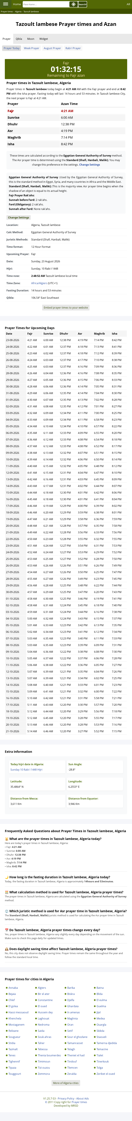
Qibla (19, 39)
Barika (71, 988)
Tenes (12, 1055)
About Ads (82, 1098)
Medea (101, 1018)
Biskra (71, 994)
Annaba (13, 988)
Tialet (100, 1055)
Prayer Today (11, 48)
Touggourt (15, 1074)
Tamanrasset (75, 1043)
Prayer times (79, 1102)
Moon (30, 39)
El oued (42, 1006)
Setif (70, 1031)
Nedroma (43, 1024)
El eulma (102, 1000)
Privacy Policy (66, 1098)
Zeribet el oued (106, 1074)
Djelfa (70, 1000)
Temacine (102, 1049)
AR (128, 4)
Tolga (100, 1067)
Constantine (45, 1000)
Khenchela (15, 1018)
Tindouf (72, 1061)
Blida (100, 994)
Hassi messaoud (18, 1012)
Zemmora (44, 1074)
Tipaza (12, 1067)
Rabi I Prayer (73, 48)
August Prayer (52, 48)
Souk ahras (44, 1037)
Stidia (12, 1043)
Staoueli (101, 1037)
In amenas (73, 1012)
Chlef (12, 1000)
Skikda (100, 1031)
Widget (43, 39)
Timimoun (44, 1061)
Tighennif (14, 1061)
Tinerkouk (103, 1061)
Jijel (99, 1012)
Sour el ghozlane (77, 1037)
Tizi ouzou (44, 1067)
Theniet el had (76, 1055)
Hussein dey (45, 1012)
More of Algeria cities (66, 1083)
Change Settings (89, 164)
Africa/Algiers (39, 283)
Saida (41, 1031)
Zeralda (71, 1074)
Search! (83, 4)
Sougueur (14, 1037)
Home (17, 4)
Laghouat (43, 1018)
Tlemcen (72, 1067)
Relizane (14, 1031)
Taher (41, 1043)
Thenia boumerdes (49, 1055)
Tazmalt (13, 1049)
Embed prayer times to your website (66, 307)
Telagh (71, 1049)
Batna (100, 988)
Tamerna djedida (107, 1043)
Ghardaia (73, 1006)
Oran (70, 1024)
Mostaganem (16, 1024)
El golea (13, 1006)
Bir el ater (44, 994)
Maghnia (72, 1018)
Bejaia (12, 994)
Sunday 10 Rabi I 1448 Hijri (26, 769)
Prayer (7, 39)
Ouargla (101, 1024)
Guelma (101, 1006)
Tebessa (42, 1049)
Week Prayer (31, 48)
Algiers (42, 988)
